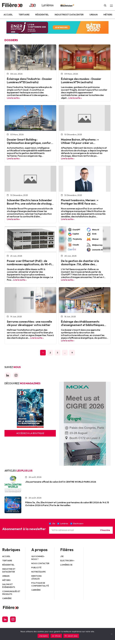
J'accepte (43, 636)
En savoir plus (71, 636)
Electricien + (67, 560)
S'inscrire (105, 530)
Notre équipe (38, 572)
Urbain (93, 14)
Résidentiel (42, 14)
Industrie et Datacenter (69, 14)
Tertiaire (24, 14)
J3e (62, 556)
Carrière (7, 598)
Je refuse (56, 636)
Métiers (108, 14)
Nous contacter (40, 563)
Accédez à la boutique (30, 433)
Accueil (8, 14)
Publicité (36, 567)
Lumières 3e (66, 565)
